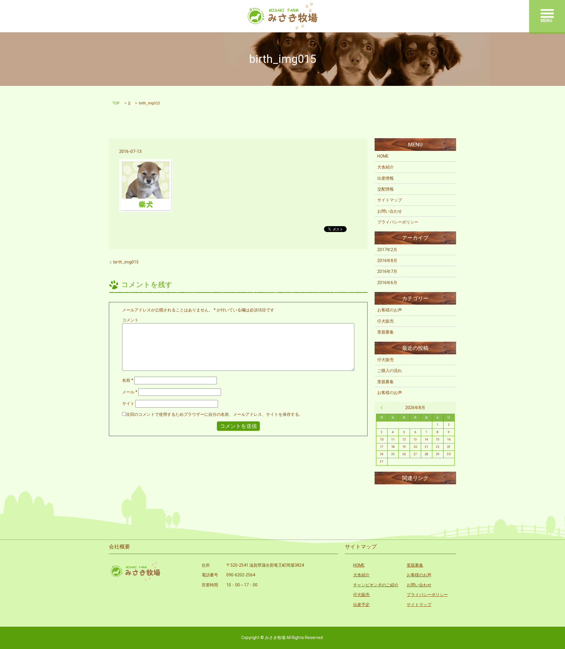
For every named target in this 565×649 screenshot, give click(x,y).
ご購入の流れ (389, 370)
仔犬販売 (385, 321)
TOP (115, 103)
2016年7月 (387, 271)
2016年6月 (387, 282)
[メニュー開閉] (547, 13)
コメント (130, 320)
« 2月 (383, 407)
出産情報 (385, 178)
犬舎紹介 (385, 167)
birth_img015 (126, 262)
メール (129, 392)
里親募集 (385, 332)
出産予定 (361, 604)
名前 (127, 380)
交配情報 (385, 189)
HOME (383, 156)
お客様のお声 (389, 310)
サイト (128, 403)
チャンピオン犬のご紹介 (375, 585)
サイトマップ (389, 200)
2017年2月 (387, 249)
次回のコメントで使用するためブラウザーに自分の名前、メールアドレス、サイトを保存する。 (214, 414)
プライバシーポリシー (397, 222)
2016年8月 (387, 260)
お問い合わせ (389, 211)
